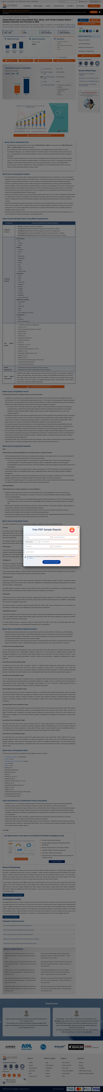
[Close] (78, 527)
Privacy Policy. (67, 556)
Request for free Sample (51, 562)
